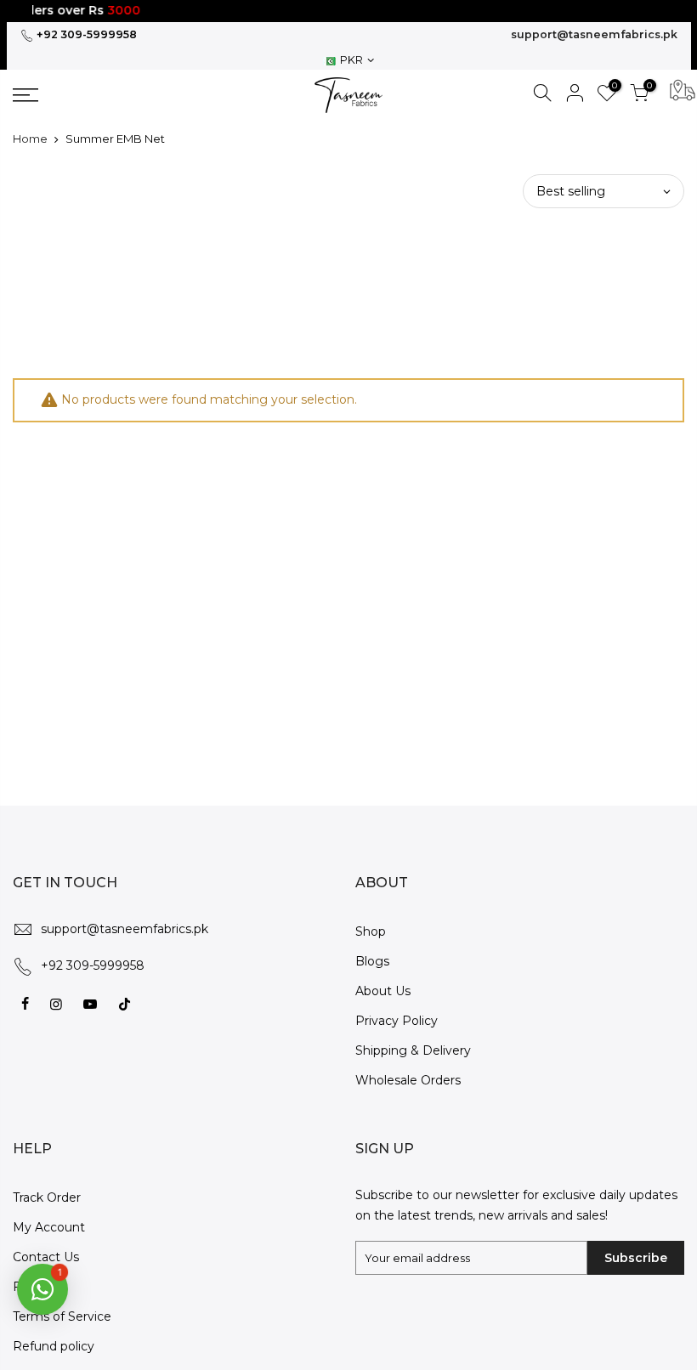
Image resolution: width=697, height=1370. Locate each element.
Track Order (47, 1197)
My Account (49, 1227)
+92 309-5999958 (85, 34)
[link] (92, 95)
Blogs (372, 961)
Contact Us (46, 1257)
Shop (370, 931)
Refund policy (53, 1346)
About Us (383, 991)
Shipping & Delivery (413, 1050)
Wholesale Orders (408, 1080)
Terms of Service (62, 1316)
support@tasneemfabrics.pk (594, 34)
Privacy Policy (396, 1020)
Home (30, 138)
